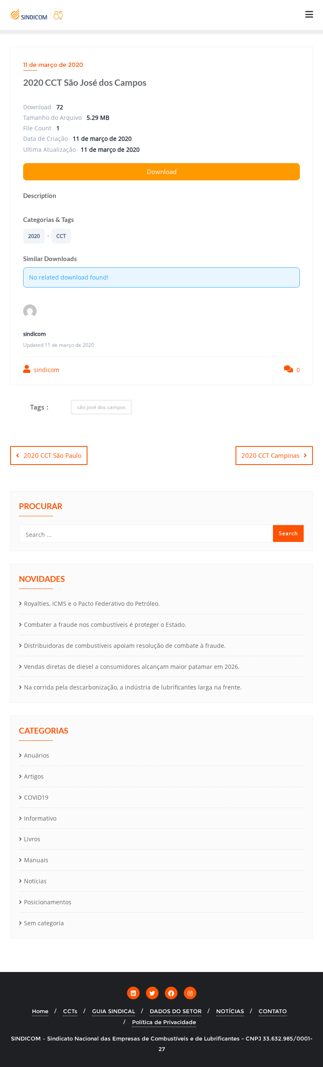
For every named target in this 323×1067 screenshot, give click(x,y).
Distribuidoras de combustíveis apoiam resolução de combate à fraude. (125, 646)
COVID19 (36, 797)
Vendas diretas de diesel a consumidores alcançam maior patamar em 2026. (132, 667)
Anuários (36, 755)
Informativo (40, 818)
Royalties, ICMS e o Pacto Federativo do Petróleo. (92, 603)
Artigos (34, 776)
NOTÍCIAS (230, 1011)
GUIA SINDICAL (113, 1011)
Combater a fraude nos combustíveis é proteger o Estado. (105, 625)
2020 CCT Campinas (270, 455)
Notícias (35, 881)
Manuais (36, 860)
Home (40, 1011)
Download (162, 171)
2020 (34, 236)
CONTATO (273, 1011)
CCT (61, 236)
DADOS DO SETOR (175, 1011)
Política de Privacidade (164, 1022)
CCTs (70, 1011)
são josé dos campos (101, 407)
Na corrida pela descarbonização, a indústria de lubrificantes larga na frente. (133, 687)
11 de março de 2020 (53, 65)
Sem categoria (44, 923)
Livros (32, 839)
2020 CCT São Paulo (53, 455)
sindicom (45, 370)
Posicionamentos (47, 902)
